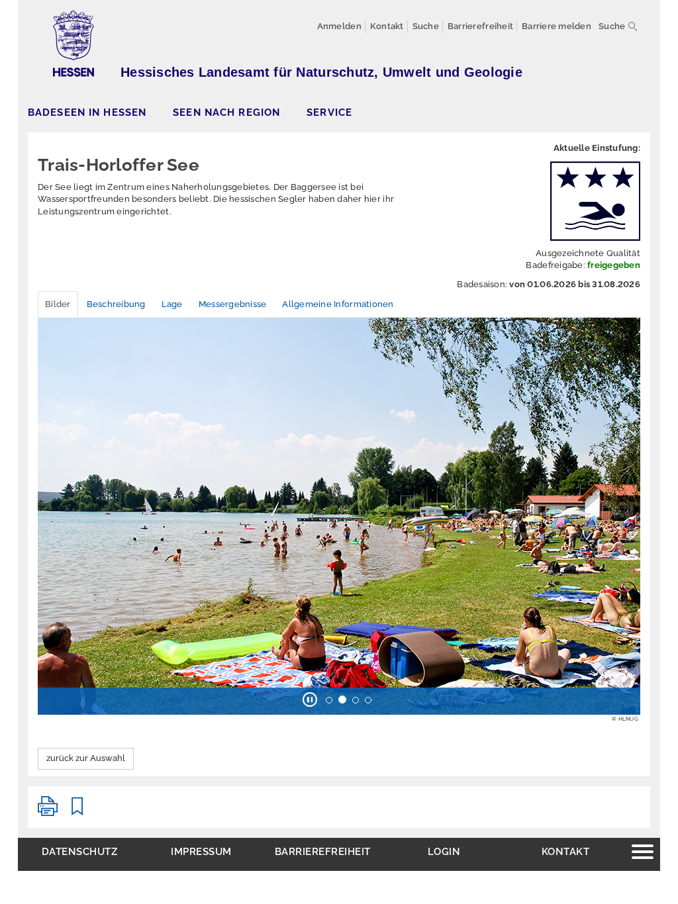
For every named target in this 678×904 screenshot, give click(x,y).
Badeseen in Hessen (87, 112)
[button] (54, 523)
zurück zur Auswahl (85, 758)
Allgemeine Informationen (337, 304)
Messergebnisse (233, 304)
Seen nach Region (226, 112)
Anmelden (339, 26)
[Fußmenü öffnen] (643, 853)
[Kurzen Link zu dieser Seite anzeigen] (77, 812)
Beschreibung (116, 304)
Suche (612, 26)
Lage (172, 304)
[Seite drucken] (48, 812)
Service (329, 112)
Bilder (58, 304)
